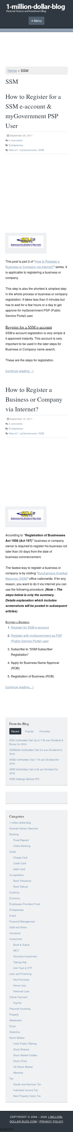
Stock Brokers (21, 1049)
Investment (15, 939)
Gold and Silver (18, 927)
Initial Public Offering (25, 1043)
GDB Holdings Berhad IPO (24, 779)
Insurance (14, 933)
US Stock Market (23, 1067)
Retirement (15, 1020)
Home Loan (19, 985)
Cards (12, 851)
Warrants (18, 1072)
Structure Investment (25, 956)
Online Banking (21, 846)
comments (16, 140)
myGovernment (28, 150)
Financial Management (22, 921)
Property (14, 1014)
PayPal (17, 1003)
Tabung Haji (19, 962)
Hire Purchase (21, 979)
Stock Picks (20, 1061)
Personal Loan (21, 991)
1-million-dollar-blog (20, 822)
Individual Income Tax (25, 1090)
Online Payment (18, 997)
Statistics (14, 1032)
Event (12, 915)
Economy (14, 898)
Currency (14, 892)
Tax (11, 1078)
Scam (12, 1026)
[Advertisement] (36, 50)
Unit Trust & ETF (22, 968)
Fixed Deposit (21, 840)
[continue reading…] (19, 371)
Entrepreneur (16, 145)
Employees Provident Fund (24, 904)
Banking (13, 834)
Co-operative (16, 875)
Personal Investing (19, 1008)
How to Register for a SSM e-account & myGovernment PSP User (33, 111)
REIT (16, 950)
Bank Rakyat (20, 886)
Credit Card (19, 863)
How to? (13, 150)
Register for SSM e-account (30, 627)
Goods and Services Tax (27, 1084)
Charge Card (20, 857)
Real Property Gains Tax (27, 1096)
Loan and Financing (20, 974)
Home (12, 70)
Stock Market (17, 1038)
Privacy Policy (51, 1121)
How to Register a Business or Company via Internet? (33, 399)
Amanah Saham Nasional (23, 828)
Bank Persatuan (22, 881)
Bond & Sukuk (21, 944)
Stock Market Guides (25, 1055)
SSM (41, 150)
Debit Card (19, 869)
